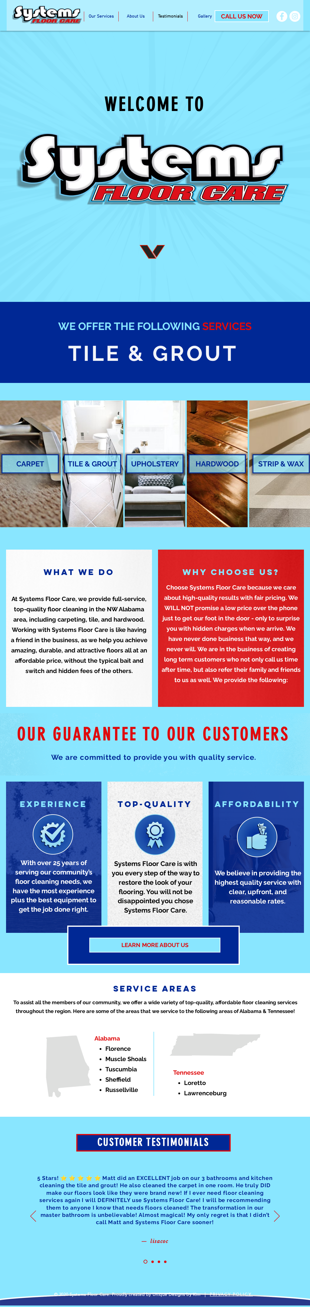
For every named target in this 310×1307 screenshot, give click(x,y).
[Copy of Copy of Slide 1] (165, 1261)
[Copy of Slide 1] (145, 1262)
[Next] (277, 1217)
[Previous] (33, 1217)
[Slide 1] (152, 1261)
